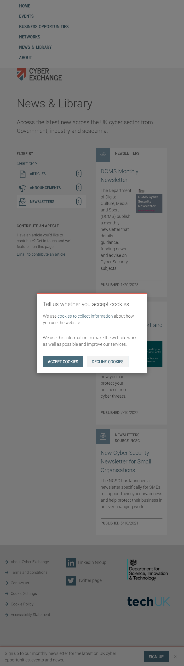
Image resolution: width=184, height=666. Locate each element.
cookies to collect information (85, 316)
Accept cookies (63, 361)
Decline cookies (107, 361)
